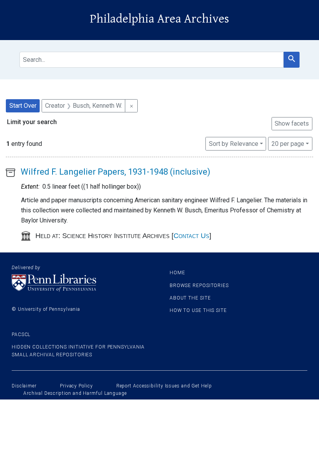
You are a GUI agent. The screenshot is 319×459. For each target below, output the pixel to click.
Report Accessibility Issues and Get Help (164, 386)
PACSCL (21, 334)
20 (288, 143)
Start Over (23, 105)
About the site (190, 298)
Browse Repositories (199, 285)
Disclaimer (24, 386)
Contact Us (191, 236)
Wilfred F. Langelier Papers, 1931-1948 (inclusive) (115, 172)
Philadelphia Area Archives (159, 19)
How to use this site (198, 310)
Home (177, 272)
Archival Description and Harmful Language (75, 393)
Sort (233, 143)
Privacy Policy (76, 386)
